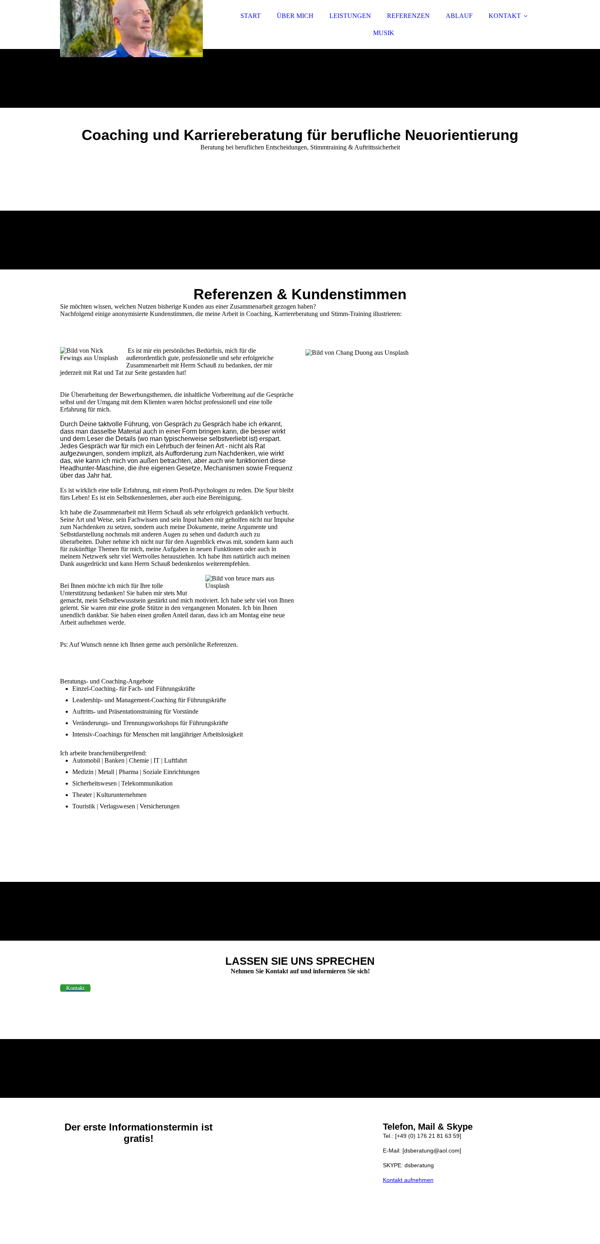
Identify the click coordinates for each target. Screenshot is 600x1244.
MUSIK (383, 32)
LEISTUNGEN (350, 15)
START (250, 15)
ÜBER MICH (295, 15)
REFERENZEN (408, 15)
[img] (131, 28)
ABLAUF (459, 15)
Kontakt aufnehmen (408, 1180)
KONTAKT (505, 15)
